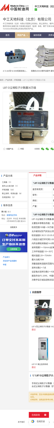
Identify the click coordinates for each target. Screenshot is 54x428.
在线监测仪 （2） (9, 197)
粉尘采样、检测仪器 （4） (12, 193)
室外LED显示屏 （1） (10, 186)
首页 (1, 80)
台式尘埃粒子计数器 (41, 386)
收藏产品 (9, 149)
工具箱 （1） (7, 182)
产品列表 (8, 80)
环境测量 (17, 80)
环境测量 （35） (8, 190)
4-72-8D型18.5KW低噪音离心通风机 (17, 71)
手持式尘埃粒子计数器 (42, 383)
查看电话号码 (12, 215)
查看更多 (13, 227)
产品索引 (6, 257)
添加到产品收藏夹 (10, 261)
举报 (22, 149)
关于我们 (21, 422)
